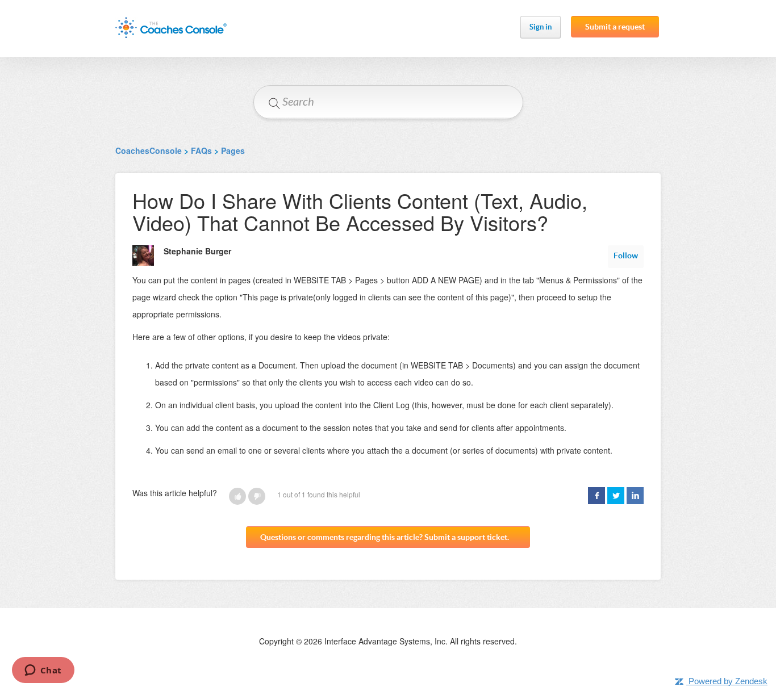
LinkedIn (635, 495)
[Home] (171, 27)
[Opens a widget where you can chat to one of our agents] (42, 671)
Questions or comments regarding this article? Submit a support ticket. (384, 537)
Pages (233, 150)
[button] (237, 496)
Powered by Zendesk (728, 681)
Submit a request (615, 26)
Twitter (615, 495)
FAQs (201, 150)
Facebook (596, 495)
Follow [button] (626, 255)
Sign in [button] (540, 27)
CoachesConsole (148, 150)
